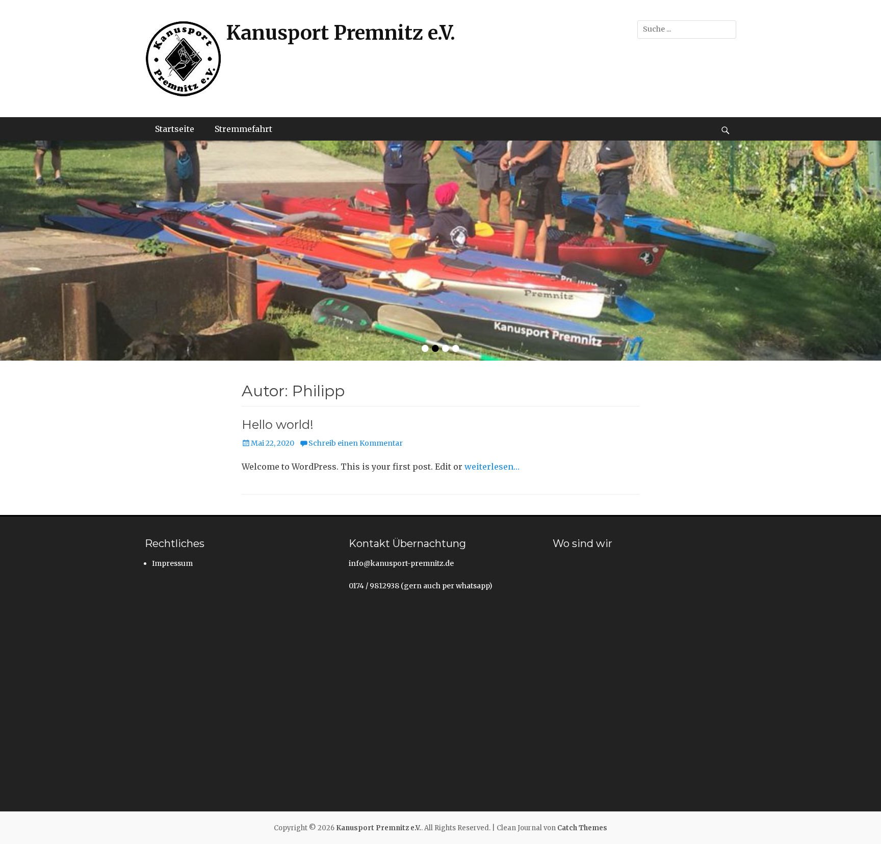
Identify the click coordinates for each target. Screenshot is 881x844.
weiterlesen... (657, 256)
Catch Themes (582, 828)
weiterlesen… (492, 466)
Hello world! (278, 424)
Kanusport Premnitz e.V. (340, 33)
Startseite (174, 129)
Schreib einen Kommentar (355, 443)
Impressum (172, 563)
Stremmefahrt (243, 129)
